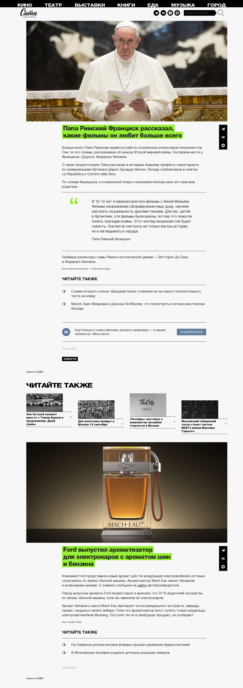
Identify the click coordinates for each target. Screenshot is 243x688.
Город (216, 5)
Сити (29, 13)
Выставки (90, 5)
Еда (153, 5)
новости (70, 359)
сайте (141, 585)
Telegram (156, 13)
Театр (53, 5)
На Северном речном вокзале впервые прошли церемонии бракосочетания (130, 644)
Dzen (170, 13)
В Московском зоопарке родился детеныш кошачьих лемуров (120, 652)
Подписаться (191, 332)
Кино (24, 5)
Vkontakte (163, 13)
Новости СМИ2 (34, 372)
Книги (126, 5)
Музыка (183, 5)
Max (177, 13)
